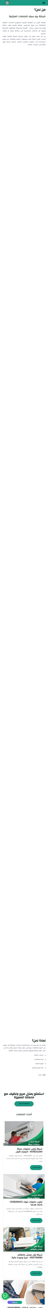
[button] (44, 3)
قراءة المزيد (36, 1167)
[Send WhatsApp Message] (5, 1296)
